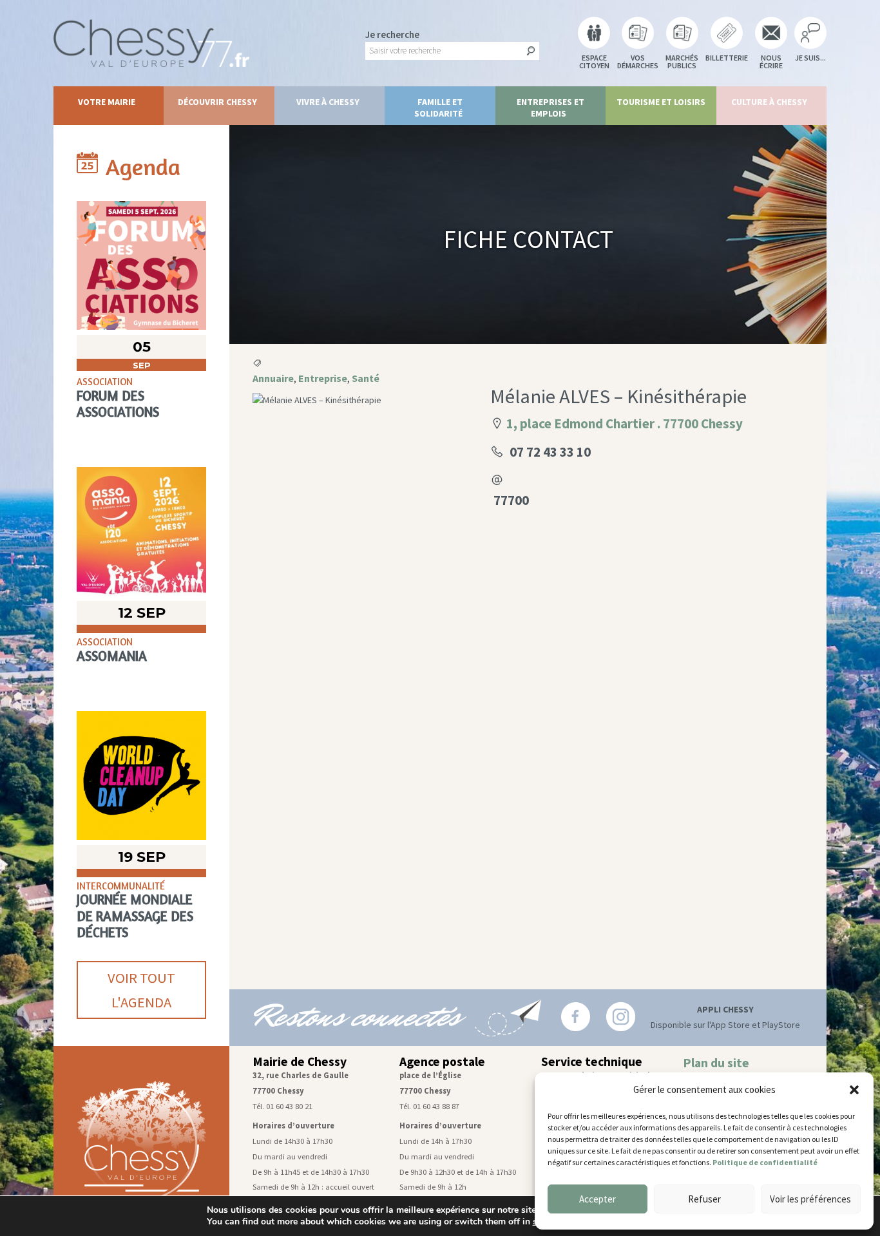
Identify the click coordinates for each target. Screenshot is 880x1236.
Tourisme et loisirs (661, 102)
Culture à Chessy (769, 102)
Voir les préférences (810, 1199)
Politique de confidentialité (765, 1162)
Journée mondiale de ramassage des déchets (135, 915)
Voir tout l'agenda (141, 990)
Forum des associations (118, 404)
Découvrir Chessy (217, 102)
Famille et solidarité (438, 107)
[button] (854, 1089)
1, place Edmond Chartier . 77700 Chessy (624, 423)
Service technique (591, 1061)
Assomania (112, 656)
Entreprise (322, 378)
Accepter (597, 1199)
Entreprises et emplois (550, 107)
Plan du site (716, 1062)
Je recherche (392, 34)
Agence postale (442, 1061)
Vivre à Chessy (327, 102)
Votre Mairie (106, 102)
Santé (365, 378)
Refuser (704, 1199)
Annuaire (273, 378)
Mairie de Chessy (300, 1061)
